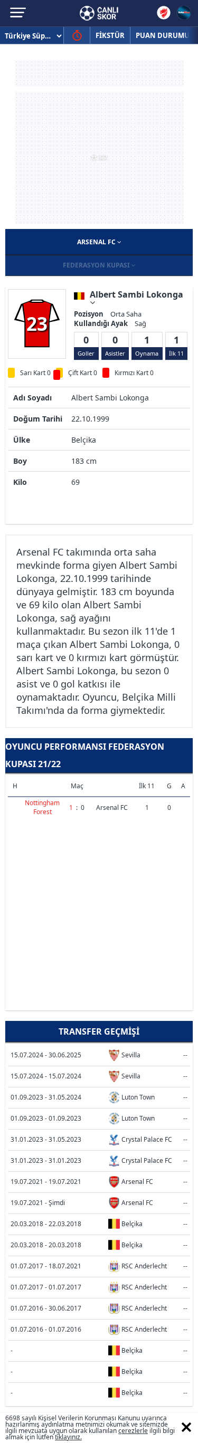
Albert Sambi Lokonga (136, 295)
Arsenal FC (97, 241)
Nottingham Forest (42, 807)
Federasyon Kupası (97, 265)
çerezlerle (133, 1430)
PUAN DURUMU (163, 35)
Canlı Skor (99, 13)
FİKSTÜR (110, 35)
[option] (36, 323)
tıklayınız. (68, 1436)
